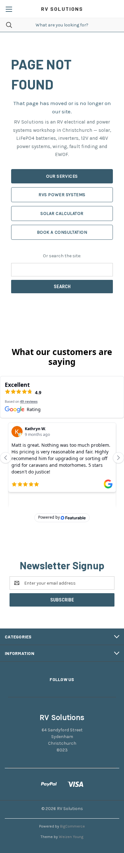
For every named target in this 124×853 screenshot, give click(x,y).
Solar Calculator (62, 213)
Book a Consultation (62, 232)
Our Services (62, 176)
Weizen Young (71, 837)
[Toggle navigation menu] (8, 9)
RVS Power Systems (62, 194)
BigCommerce (72, 826)
